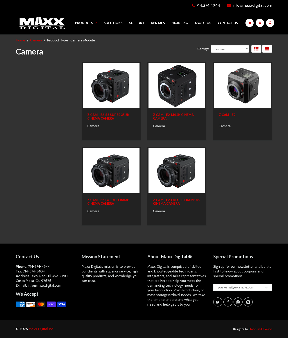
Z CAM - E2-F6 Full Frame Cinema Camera (108, 201)
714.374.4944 (208, 5)
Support (136, 23)
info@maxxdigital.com (252, 5)
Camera (36, 40)
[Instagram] (238, 301)
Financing (179, 23)
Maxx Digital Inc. (41, 329)
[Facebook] (227, 301)
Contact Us (228, 23)
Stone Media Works (260, 329)
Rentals (158, 23)
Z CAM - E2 (227, 115)
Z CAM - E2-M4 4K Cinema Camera (173, 116)
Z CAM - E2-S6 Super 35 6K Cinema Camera (108, 116)
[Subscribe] (266, 287)
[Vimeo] (248, 301)
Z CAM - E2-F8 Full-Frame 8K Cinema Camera (176, 201)
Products (84, 23)
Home (20, 40)
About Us (203, 23)
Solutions (113, 23)
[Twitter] (217, 301)
